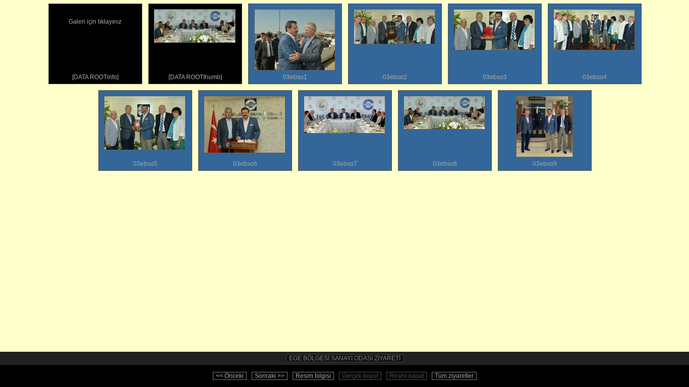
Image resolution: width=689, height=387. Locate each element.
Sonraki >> (269, 375)
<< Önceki (230, 375)
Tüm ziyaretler (454, 375)
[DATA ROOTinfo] (95, 49)
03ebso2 (395, 77)
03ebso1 (295, 77)
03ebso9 (545, 163)
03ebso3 (495, 77)
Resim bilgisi (313, 375)
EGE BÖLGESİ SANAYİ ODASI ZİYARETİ (344, 358)
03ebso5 (145, 163)
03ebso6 (245, 163)
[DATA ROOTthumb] (195, 77)
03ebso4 (595, 77)
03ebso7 (345, 163)
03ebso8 (445, 163)
